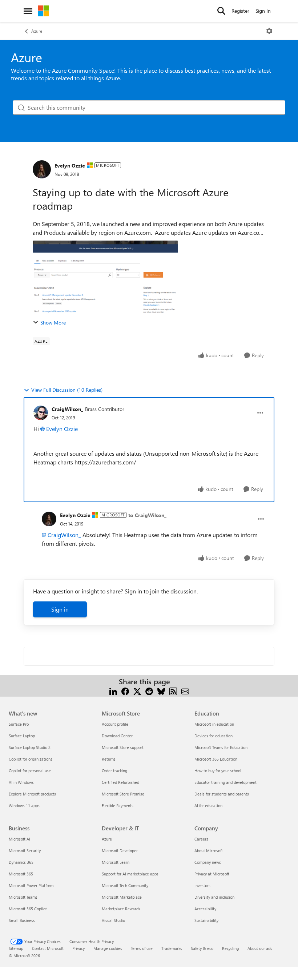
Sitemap (16, 948)
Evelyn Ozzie (70, 165)
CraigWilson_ (67, 409)
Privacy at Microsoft (211, 874)
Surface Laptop (22, 735)
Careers (201, 839)
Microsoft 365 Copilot (28, 908)
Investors (202, 885)
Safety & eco (202, 948)
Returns (109, 759)
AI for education (208, 805)
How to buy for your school (217, 770)
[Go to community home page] (43, 10)
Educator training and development (225, 782)
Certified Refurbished (120, 782)
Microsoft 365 (21, 874)
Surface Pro (19, 724)
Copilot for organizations (30, 759)
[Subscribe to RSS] (173, 690)
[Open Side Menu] (28, 10)
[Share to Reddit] (149, 690)
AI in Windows (21, 782)
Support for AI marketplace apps (130, 874)
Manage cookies (107, 948)
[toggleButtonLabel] (269, 31)
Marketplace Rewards (121, 908)
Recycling (230, 948)
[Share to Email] (185, 690)
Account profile (115, 724)
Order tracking (114, 770)
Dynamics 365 (21, 862)
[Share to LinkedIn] (113, 690)
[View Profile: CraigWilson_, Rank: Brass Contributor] (40, 413)
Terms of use (142, 948)
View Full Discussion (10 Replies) (66, 389)
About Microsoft (208, 850)
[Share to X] (137, 690)
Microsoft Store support (123, 747)
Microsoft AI (19, 839)
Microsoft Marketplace (122, 897)
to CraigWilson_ (147, 515)
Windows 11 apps (24, 805)
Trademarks (171, 948)
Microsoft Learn (115, 862)
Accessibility (205, 908)
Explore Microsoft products (32, 794)
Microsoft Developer (120, 850)
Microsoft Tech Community (125, 885)
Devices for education (213, 735)
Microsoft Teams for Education (220, 747)
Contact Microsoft (48, 948)
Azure (36, 31)
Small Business (22, 920)
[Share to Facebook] (125, 690)
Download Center (117, 735)
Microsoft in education (214, 724)
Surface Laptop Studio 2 (30, 747)
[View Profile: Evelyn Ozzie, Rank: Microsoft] (42, 169)
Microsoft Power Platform (31, 885)
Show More (53, 322)
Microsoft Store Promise (123, 794)
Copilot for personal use (30, 770)
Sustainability (206, 920)
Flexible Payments (117, 805)
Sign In (263, 10)
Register (240, 10)
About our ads (259, 948)
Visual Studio (113, 920)
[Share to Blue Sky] (161, 690)
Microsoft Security (25, 850)
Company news (207, 862)
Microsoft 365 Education (215, 759)
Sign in (60, 609)
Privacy (78, 948)
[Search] (221, 11)
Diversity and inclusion (214, 897)
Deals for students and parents (221, 794)
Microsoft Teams (23, 897)
